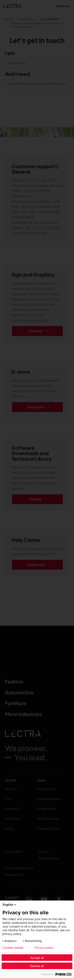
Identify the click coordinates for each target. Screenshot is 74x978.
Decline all (37, 966)
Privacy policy (44, 947)
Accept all (37, 957)
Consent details (12, 947)
